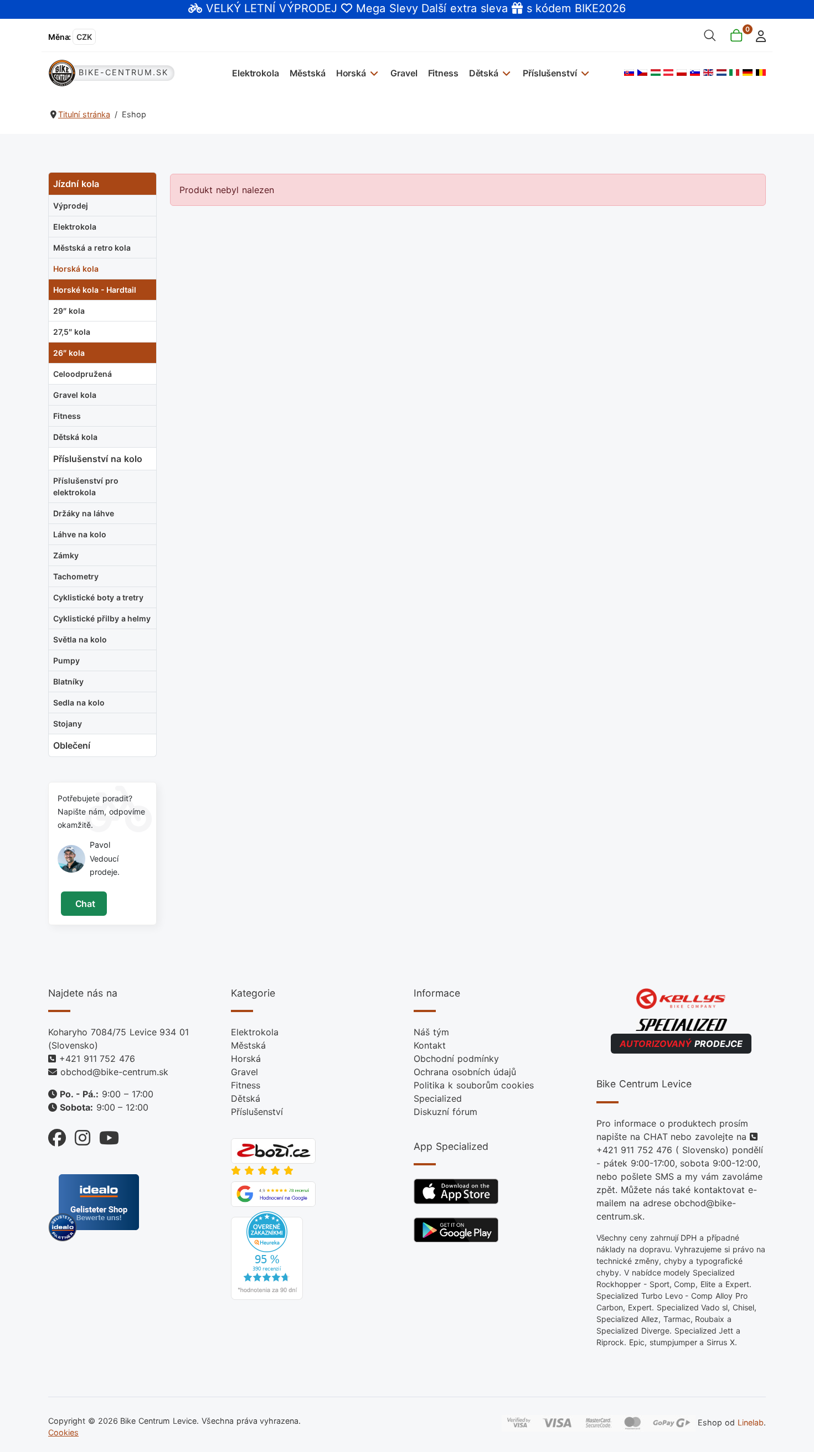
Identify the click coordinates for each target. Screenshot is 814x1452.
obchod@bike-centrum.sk (114, 1071)
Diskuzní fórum (445, 1111)
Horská (351, 73)
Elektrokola (255, 73)
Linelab (751, 1422)
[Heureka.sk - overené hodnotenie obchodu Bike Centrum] (267, 1255)
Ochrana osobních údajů (465, 1071)
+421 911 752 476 (97, 1058)
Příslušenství (549, 73)
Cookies (63, 1432)
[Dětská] (505, 73)
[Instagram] (78, 1135)
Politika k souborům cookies (474, 1085)
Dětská (483, 73)
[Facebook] (57, 1135)
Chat (84, 903)
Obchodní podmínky (456, 1058)
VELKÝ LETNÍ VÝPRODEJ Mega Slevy (312, 8)
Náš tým (431, 1032)
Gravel (403, 73)
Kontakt (430, 1045)
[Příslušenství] (583, 73)
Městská (308, 73)
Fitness (443, 73)
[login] (758, 35)
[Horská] (373, 73)
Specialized (438, 1098)
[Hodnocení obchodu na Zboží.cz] (273, 1150)
